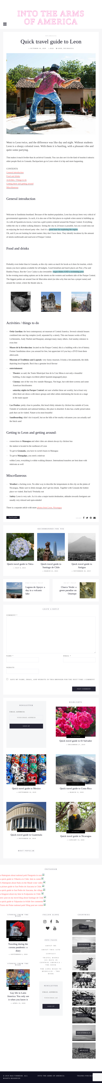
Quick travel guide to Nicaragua (75, 836)
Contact (51, 953)
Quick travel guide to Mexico (26, 788)
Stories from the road (18, 938)
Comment (12, 615)
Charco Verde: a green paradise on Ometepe (68, 590)
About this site (51, 949)
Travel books (51, 957)
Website (10, 667)
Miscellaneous (12, 187)
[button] (5, 24)
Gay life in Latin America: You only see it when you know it (18, 996)
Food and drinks (13, 176)
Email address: (17, 712)
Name (10, 656)
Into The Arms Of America (51, 18)
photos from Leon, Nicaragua (49, 507)
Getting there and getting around (19, 184)
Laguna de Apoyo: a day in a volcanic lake (35, 590)
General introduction (15, 172)
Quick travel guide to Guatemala (26, 834)
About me (51, 945)
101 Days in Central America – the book (51, 962)
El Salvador (75, 736)
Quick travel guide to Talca (20, 564)
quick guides (13, 517)
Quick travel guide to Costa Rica (76, 788)
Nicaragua (51, 36)
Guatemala (26, 830)
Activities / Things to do (16, 180)
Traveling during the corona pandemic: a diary (18, 947)
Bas (52, 48)
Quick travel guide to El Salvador (76, 740)
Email (67, 656)
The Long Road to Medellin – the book (51, 971)
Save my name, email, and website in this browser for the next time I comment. (52, 679)
